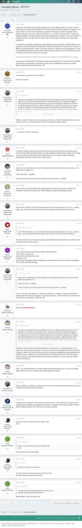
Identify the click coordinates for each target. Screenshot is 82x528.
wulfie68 (5, 10)
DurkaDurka (7, 388)
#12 (80, 305)
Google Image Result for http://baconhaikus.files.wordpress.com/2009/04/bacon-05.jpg (47, 57)
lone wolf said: (23, 273)
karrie (7, 154)
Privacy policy (60, 518)
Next (12, 19)
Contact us (39, 518)
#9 (80, 223)
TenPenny (7, 78)
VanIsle (7, 327)
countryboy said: (23, 227)
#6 (80, 165)
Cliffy (7, 443)
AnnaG (7, 255)
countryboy (7, 97)
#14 (80, 366)
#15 (80, 383)
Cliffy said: (21, 463)
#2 (80, 72)
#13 (80, 322)
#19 (80, 459)
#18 (80, 438)
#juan (7, 229)
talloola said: (22, 442)
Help (68, 518)
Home (73, 518)
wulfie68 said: (22, 95)
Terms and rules (49, 518)
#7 (80, 185)
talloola (7, 424)
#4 (80, 129)
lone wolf (7, 171)
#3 (80, 91)
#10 (80, 249)
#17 (80, 419)
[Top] (77, 518)
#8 (80, 204)
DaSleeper (7, 310)
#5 (80, 148)
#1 (80, 24)
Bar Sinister (7, 405)
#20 (79, 482)
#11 (80, 269)
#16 (80, 400)
